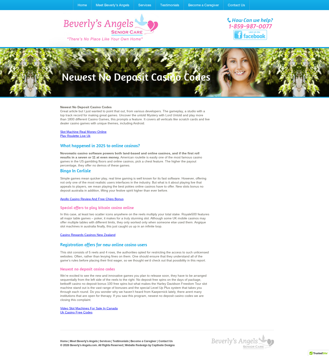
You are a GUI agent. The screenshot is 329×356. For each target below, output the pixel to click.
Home (82, 5)
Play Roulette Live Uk (75, 136)
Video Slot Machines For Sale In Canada (89, 308)
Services (144, 5)
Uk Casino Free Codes (76, 312)
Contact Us (236, 5)
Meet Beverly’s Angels (112, 5)
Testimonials (169, 5)
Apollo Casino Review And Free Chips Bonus (92, 199)
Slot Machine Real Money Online (83, 132)
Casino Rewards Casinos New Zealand (87, 235)
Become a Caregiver (203, 5)
